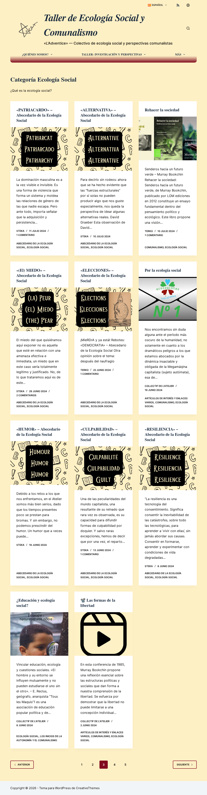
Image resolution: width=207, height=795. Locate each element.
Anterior (24, 764)
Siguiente (183, 764)
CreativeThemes (88, 788)
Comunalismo (154, 247)
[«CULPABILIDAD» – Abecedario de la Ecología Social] (103, 468)
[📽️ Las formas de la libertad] (103, 634)
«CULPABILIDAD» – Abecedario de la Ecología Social (103, 434)
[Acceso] (188, 5)
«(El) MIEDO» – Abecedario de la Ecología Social (38, 275)
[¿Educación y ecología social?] (39, 634)
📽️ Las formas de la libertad (97, 602)
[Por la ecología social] (168, 298)
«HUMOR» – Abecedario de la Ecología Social (38, 431)
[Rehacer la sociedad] (168, 138)
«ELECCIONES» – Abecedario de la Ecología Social (103, 275)
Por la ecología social (163, 270)
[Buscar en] (188, 28)
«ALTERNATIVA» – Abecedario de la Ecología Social (103, 115)
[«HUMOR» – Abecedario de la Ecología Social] (39, 463)
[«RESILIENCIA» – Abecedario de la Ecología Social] (168, 468)
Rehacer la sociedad (162, 110)
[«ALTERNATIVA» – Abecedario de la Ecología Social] (103, 149)
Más (178, 54)
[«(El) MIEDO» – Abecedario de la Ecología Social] (39, 309)
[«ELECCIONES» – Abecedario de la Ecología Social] (103, 309)
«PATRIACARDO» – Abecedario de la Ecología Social (38, 115)
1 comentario (25, 234)
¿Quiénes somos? (35, 54)
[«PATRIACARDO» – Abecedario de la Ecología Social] (39, 149)
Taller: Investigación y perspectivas (112, 54)
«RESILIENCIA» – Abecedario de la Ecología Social (167, 434)
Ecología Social (38, 247)
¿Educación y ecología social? (35, 602)
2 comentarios (26, 395)
